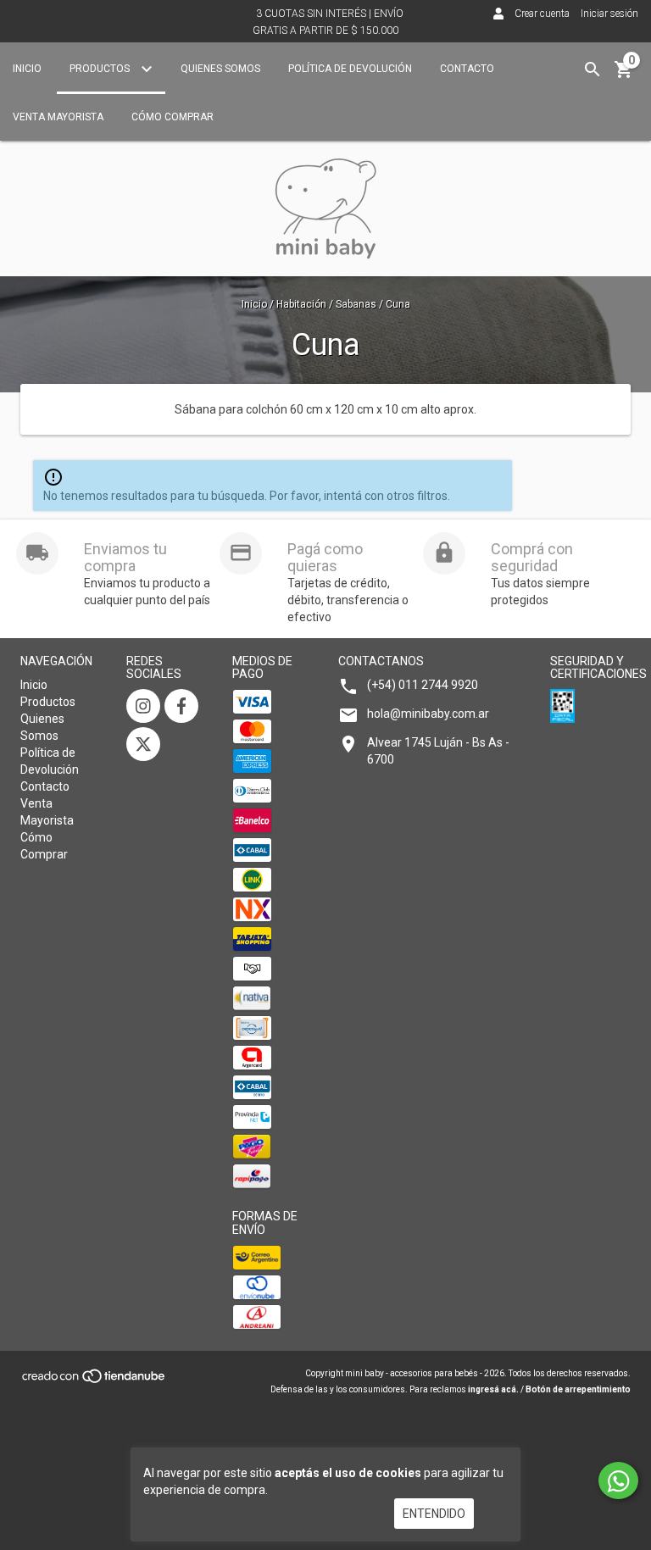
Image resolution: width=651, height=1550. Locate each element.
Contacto (467, 69)
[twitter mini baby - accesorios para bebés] (143, 744)
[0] (623, 75)
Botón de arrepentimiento (578, 1389)
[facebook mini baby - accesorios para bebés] (181, 706)
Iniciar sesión (609, 13)
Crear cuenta (542, 13)
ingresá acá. (493, 1389)
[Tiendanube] (94, 1381)
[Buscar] (592, 69)
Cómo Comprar (172, 117)
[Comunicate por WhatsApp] (618, 1480)
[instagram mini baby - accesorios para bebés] (143, 706)
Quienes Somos (220, 69)
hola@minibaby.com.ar (428, 713)
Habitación (301, 304)
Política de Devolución (350, 69)
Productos (101, 69)
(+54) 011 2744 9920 (422, 685)
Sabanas (356, 304)
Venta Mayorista (58, 117)
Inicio (27, 69)
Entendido (434, 1513)
